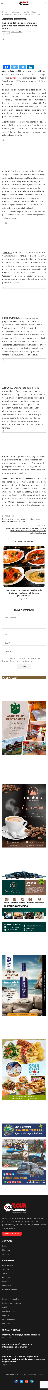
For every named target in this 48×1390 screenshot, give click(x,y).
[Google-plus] (26, 1381)
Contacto (7, 1241)
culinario (14, 78)
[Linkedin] (30, 67)
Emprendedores (8, 1319)
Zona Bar (6, 1269)
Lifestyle (5, 1315)
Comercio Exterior (9, 1290)
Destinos (5, 1281)
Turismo (5, 1273)
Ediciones (6, 1323)
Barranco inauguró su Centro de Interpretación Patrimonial (17, 1345)
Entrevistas (6, 1286)
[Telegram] (22, 67)
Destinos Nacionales (10, 1299)
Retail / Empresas (9, 1311)
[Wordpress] (32, 1381)
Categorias (8, 1260)
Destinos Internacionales (12, 1303)
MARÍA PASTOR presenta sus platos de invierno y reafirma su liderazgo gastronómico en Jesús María (23, 1359)
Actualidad (15, 12)
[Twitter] (14, 67)
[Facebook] (6, 67)
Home (4, 12)
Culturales (6, 1277)
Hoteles (5, 1307)
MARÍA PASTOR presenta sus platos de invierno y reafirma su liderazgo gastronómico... (24, 593)
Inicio (4, 1246)
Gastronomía (20, 19)
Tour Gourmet (16, 32)
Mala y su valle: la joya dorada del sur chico (22, 1334)
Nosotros (6, 1250)
